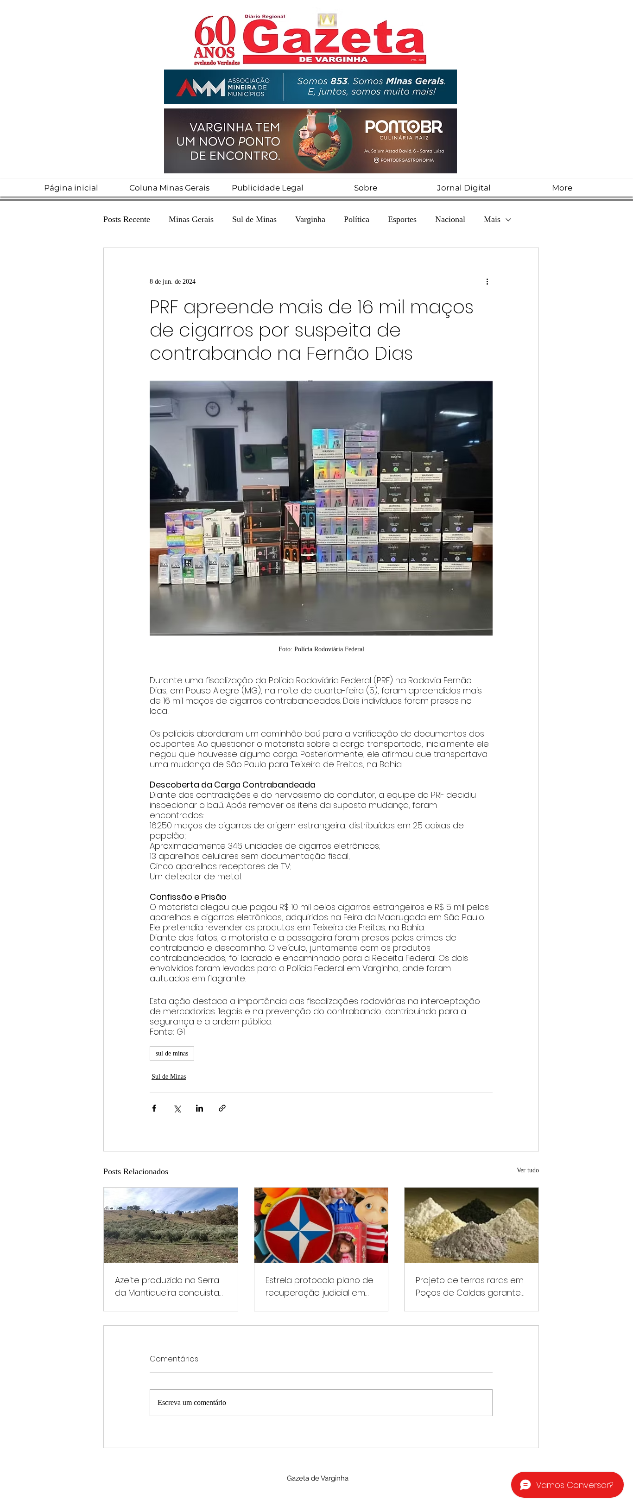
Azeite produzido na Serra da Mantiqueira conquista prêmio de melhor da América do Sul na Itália (167, 1286)
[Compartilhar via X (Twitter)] (176, 1108)
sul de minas (172, 1053)
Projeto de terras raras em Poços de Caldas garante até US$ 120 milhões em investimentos (470, 1286)
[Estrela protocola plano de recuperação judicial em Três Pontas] (321, 1225)
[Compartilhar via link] (222, 1108)
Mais (492, 219)
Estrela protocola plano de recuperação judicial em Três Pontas (319, 1286)
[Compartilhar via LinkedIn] (199, 1108)
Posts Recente (126, 219)
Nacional (450, 219)
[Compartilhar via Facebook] (154, 1108)
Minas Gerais (191, 219)
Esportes (402, 219)
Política (356, 219)
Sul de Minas (254, 219)
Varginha (310, 219)
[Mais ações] (487, 281)
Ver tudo (528, 1170)
